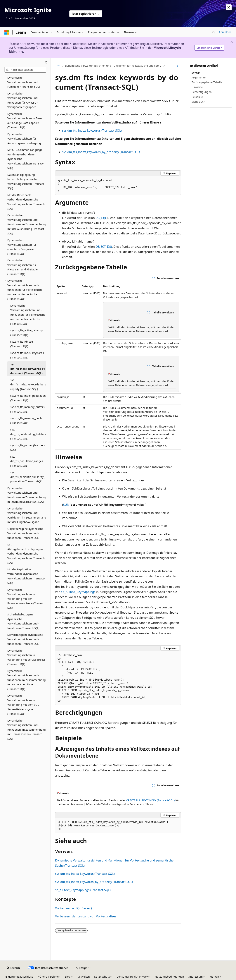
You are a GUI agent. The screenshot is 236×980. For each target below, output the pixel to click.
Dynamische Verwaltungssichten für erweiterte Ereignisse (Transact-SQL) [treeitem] (21, 246)
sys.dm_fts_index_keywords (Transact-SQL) (92, 130)
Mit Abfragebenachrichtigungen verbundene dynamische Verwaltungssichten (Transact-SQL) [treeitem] (26, 553)
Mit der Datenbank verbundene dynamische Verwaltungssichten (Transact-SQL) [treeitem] (26, 201)
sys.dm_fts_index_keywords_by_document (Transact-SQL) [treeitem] (28, 368)
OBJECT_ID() (104, 247)
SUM (66, 505)
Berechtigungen (202, 92)
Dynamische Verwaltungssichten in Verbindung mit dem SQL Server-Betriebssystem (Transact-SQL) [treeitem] (23, 704)
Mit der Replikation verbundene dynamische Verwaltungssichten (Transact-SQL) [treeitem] (26, 576)
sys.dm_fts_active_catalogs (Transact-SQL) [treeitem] (26, 333)
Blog (67, 976)
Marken (214, 976)
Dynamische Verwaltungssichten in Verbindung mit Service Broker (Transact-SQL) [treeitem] (26, 657)
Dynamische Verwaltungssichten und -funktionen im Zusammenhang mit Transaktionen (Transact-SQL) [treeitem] (26, 729)
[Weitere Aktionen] (177, 66)
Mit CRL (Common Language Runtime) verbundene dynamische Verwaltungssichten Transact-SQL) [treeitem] (25, 159)
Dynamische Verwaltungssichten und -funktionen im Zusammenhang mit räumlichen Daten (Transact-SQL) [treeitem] (26, 680)
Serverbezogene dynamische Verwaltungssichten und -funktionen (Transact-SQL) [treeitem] (25, 639)
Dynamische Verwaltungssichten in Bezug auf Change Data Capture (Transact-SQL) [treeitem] (25, 120)
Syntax (196, 72)
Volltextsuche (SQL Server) (73, 908)
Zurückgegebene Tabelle (207, 82)
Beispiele (197, 97)
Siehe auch (198, 101)
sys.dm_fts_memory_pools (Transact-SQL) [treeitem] (26, 420)
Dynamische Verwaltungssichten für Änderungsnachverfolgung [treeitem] (24, 138)
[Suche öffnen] (213, 32)
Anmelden (225, 32)
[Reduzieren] (46, 62)
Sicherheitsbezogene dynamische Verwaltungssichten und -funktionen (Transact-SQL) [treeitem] (23, 621)
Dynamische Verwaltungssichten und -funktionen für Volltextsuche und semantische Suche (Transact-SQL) (113, 65)
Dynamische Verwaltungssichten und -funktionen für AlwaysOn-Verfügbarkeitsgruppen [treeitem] (23, 100)
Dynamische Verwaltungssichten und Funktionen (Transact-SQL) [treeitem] (23, 82)
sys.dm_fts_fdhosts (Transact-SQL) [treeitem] (22, 344)
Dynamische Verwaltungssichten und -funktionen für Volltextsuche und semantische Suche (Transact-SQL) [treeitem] (27, 314)
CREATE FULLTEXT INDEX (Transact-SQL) (150, 800)
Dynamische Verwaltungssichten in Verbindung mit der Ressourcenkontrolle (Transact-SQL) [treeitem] (26, 599)
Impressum (195, 976)
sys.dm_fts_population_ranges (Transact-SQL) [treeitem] (26, 461)
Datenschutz (102, 976)
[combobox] (25, 70)
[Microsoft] (6, 32)
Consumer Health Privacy (132, 976)
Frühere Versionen (48, 976)
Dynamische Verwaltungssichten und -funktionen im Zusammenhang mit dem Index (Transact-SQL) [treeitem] (26, 495)
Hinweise (197, 87)
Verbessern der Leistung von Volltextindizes (85, 916)
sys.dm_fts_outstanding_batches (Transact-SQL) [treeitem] (28, 434)
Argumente (199, 77)
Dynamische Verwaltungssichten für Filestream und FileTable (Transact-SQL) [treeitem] (22, 267)
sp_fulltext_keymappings (78, 592)
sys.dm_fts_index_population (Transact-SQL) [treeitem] (28, 398)
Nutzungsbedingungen (169, 976)
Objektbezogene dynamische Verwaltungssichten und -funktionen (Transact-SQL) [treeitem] (25, 533)
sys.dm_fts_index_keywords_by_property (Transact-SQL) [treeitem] (28, 384)
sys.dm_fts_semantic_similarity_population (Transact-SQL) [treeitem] (27, 477)
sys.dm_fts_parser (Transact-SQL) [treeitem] (27, 448)
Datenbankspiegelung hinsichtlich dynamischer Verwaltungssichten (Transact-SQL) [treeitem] (26, 181)
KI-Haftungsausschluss (18, 976)
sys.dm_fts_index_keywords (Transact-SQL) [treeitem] (27, 355)
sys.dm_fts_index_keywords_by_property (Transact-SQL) (101, 152)
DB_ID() (101, 218)
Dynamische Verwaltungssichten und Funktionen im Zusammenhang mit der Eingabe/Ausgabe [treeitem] (26, 515)
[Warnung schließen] (229, 7)
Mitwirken (83, 976)
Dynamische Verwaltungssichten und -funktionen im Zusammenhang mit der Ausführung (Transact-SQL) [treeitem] (26, 224)
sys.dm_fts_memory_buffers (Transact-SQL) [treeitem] (27, 409)
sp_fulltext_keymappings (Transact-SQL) (83, 890)
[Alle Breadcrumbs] (58, 66)
